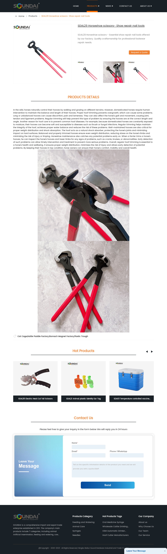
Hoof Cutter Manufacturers (115, 535)
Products (92, 6)
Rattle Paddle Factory (38, 336)
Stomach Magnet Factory (61, 336)
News (108, 6)
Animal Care (78, 526)
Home (76, 6)
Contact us (125, 6)
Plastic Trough (81, 336)
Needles (76, 535)
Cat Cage (22, 336)
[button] (147, 352)
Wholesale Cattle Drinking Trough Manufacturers (115, 526)
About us (145, 6)
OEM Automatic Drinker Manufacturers (113, 530)
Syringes (76, 530)
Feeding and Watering (83, 522)
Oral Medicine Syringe (113, 522)
